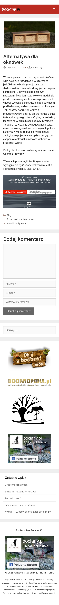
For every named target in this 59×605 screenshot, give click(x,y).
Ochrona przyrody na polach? (20, 505)
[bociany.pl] (11, 9)
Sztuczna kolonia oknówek (21, 219)
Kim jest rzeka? (13, 498)
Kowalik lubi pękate (17, 223)
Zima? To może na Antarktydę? (21, 491)
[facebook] (29, 569)
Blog (9, 215)
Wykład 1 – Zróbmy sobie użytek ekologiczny (28, 511)
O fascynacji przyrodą (16, 485)
